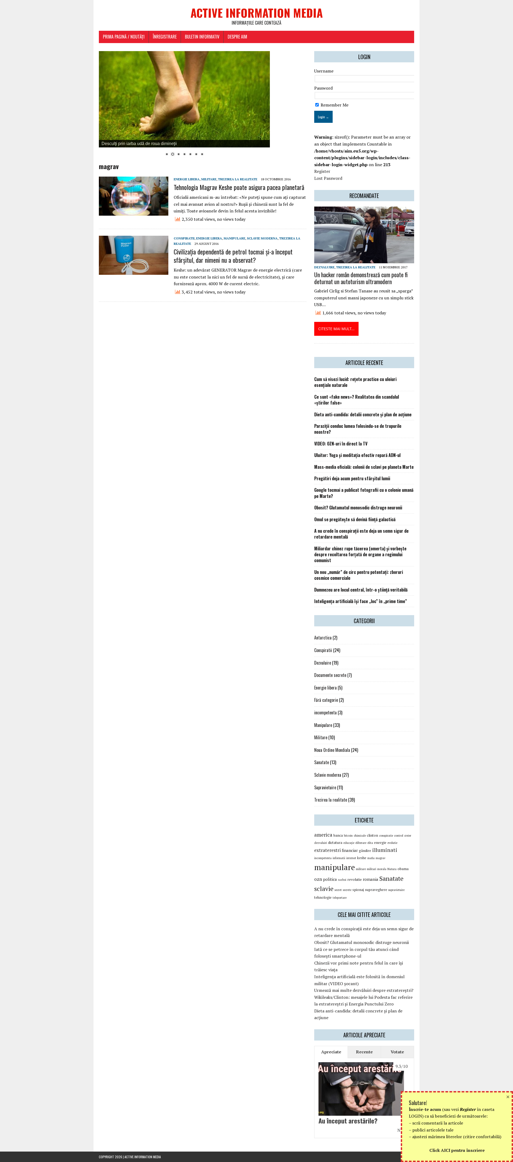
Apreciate (331, 1052)
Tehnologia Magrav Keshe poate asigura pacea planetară (239, 187)
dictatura (335, 842)
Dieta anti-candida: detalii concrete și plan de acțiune (362, 414)
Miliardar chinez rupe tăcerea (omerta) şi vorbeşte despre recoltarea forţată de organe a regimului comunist (360, 554)
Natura (392, 869)
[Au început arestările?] (361, 1112)
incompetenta (325, 712)
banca (338, 835)
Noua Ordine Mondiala (332, 750)
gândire (365, 850)
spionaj (358, 889)
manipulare (334, 867)
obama (403, 868)
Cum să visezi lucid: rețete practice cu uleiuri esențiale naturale (355, 382)
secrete (347, 890)
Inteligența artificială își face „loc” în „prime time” (360, 601)
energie (380, 842)
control (398, 835)
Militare (208, 179)
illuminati (384, 850)
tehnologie (323, 897)
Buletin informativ (202, 36)
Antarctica (323, 637)
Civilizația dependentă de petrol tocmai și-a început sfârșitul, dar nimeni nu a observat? (233, 256)
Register (322, 171)
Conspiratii (184, 238)
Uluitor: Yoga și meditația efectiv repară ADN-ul (357, 455)
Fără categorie (326, 700)
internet (351, 858)
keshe (361, 857)
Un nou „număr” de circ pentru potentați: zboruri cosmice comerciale (358, 575)
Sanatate (321, 762)
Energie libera (187, 179)
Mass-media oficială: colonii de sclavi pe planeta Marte (364, 467)
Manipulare (234, 238)
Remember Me (334, 105)
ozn (318, 879)
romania (370, 879)
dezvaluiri (320, 843)
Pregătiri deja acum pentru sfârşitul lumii (352, 478)
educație (348, 843)
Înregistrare (165, 36)
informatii (339, 858)
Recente (364, 1052)
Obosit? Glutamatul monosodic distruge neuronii (358, 507)
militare (361, 869)
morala (381, 869)
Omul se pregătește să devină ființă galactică (354, 519)
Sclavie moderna (262, 238)
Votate (397, 1052)
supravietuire (396, 890)
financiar (350, 850)
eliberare (360, 843)
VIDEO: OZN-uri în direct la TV (340, 443)
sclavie (323, 888)
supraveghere (376, 889)
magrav (380, 858)
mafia (371, 858)
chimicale (360, 835)
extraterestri (327, 850)
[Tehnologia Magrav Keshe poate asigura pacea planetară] (133, 212)
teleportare (340, 898)
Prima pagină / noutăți (124, 36)
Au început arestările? (348, 1120)
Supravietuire (325, 787)
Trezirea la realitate (237, 179)
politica (330, 879)
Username (323, 71)
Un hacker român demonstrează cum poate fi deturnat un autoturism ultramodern (361, 278)
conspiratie (386, 835)
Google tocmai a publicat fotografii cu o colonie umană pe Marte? (363, 493)
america (323, 835)
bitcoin (348, 835)
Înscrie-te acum (425, 1109)
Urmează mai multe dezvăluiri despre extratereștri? (363, 990)
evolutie (392, 843)
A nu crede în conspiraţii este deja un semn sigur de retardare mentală (361, 534)
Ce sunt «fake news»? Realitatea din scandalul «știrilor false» (356, 400)
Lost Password (328, 178)
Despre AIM (237, 36)
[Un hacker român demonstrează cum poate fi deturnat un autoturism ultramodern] (364, 259)
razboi (342, 880)
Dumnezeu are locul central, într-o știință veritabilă (360, 589)
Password (323, 88)
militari (371, 869)
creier (407, 835)
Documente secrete (330, 675)
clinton (372, 835)
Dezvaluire (324, 267)
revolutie (354, 879)
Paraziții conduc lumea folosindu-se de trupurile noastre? (357, 429)
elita (370, 843)
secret (338, 890)
